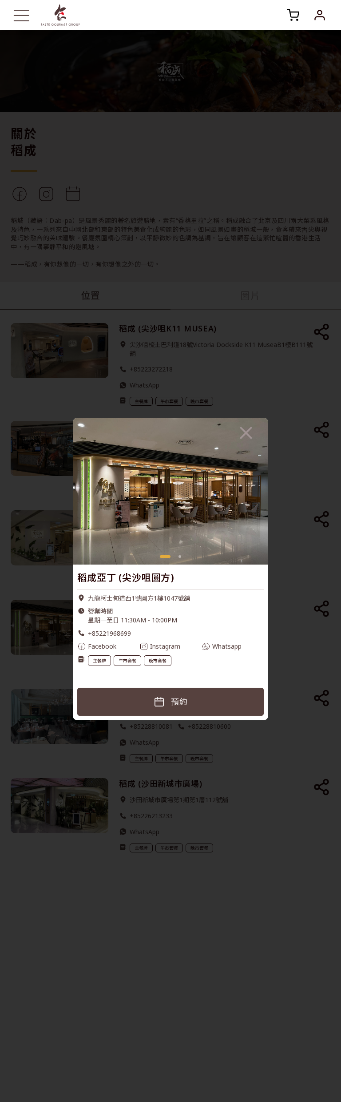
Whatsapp (227, 635)
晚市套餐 (158, 649)
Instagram (165, 635)
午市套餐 (127, 649)
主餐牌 (99, 649)
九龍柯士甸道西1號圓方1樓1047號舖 (139, 587)
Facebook (102, 635)
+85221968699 (109, 622)
